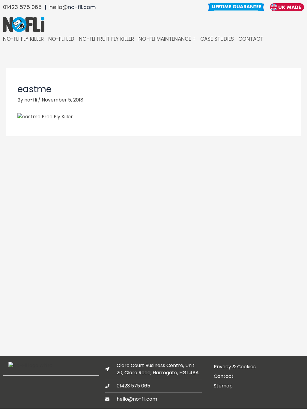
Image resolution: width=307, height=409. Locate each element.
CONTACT (250, 39)
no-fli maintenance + (167, 39)
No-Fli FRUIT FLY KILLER (106, 39)
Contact (224, 376)
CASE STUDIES (217, 39)
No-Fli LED (61, 39)
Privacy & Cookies (235, 366)
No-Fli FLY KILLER (23, 39)
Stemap (223, 385)
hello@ (58, 7)
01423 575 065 (22, 7)
